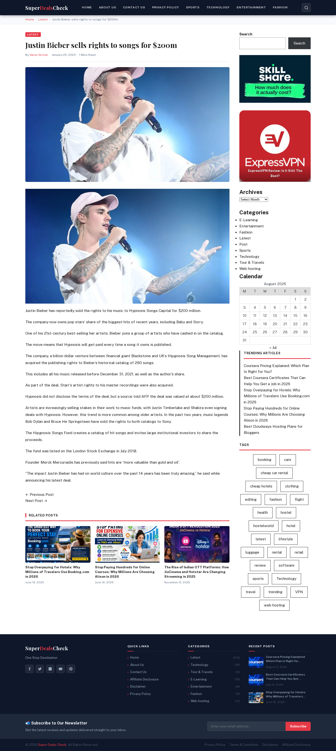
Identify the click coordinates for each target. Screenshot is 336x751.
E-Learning (248, 220)
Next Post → (36, 501)
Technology (218, 7)
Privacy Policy (165, 7)
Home (87, 7)
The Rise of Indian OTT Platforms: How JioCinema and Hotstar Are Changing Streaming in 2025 (196, 571)
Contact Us (134, 7)
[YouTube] (60, 669)
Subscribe (298, 726)
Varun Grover (39, 55)
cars (287, 459)
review (260, 565)
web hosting (274, 605)
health (263, 512)
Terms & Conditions (244, 745)
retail (299, 552)
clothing (292, 486)
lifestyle (286, 539)
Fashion (280, 7)
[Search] (306, 7)
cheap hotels (261, 486)
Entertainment (251, 7)
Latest (43, 19)
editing (251, 499)
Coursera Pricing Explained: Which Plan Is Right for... (285, 659)
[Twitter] (40, 669)
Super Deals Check (52, 745)
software (286, 565)
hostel (286, 512)
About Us (137, 665)
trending (275, 592)
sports (258, 578)
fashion (275, 499)
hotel (291, 526)
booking (264, 459)
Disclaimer (138, 686)
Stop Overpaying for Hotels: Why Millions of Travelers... (286, 694)
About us (107, 7)
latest (261, 539)
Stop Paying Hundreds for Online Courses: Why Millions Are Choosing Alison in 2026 (125, 571)
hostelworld (263, 526)
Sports (192, 7)
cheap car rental (274, 473)
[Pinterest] (71, 669)
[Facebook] (29, 669)
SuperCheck (46, 648)
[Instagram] (50, 669)
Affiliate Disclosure (144, 679)
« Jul (273, 347)
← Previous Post (39, 494)
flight (299, 499)
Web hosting (249, 268)
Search (245, 34)
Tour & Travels (251, 262)
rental (277, 552)
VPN (299, 592)
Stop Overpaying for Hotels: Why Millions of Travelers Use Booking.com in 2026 (57, 571)
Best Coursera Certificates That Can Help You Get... (285, 676)
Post (243, 244)
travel (251, 592)
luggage (252, 552)
